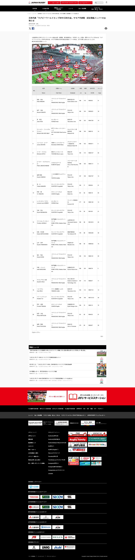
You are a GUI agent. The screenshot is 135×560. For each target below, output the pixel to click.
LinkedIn (50, 473)
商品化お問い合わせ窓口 (34, 460)
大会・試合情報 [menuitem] (82, 8)
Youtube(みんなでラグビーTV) (56, 460)
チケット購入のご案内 (54, 2)
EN (106, 3)
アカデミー (100, 408)
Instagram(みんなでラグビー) (55, 470)
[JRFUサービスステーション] (87, 396)
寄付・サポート (32, 449)
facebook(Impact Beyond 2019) (56, 442)
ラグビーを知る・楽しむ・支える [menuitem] (97, 8)
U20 (88, 408)
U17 (95, 408)
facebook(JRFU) (52, 436)
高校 (91, 408)
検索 (95, 2)
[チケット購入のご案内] (47, 396)
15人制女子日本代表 (70, 408)
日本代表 (31, 25)
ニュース (34, 13)
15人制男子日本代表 (40, 25)
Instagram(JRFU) (52, 463)
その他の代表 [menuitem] (45, 8)
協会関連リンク (32, 442)
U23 (84, 408)
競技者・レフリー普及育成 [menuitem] (58, 8)
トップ (29, 13)
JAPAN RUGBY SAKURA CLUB (68, 2)
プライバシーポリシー (51, 556)
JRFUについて (32, 436)
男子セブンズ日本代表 (45, 408)
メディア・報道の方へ (33, 456)
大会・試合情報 (38, 415)
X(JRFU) (50, 446)
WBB (48, 25)
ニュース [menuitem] (71, 8)
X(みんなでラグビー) (53, 453)
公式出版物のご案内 (33, 453)
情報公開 (30, 439)
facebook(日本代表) (53, 439)
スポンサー (31, 446)
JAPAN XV (79, 408)
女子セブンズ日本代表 (57, 408)
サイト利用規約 (32, 556)
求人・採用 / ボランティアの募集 (36, 463)
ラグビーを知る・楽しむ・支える (51, 415)
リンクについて (41, 556)
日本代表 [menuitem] (34, 8)
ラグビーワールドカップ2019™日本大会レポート (73, 415)
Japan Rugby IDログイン (84, 2)
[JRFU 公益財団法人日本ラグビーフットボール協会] (36, 2)
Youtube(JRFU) (52, 456)
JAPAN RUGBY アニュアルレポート (96, 415)
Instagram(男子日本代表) (54, 466)
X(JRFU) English (52, 449)
